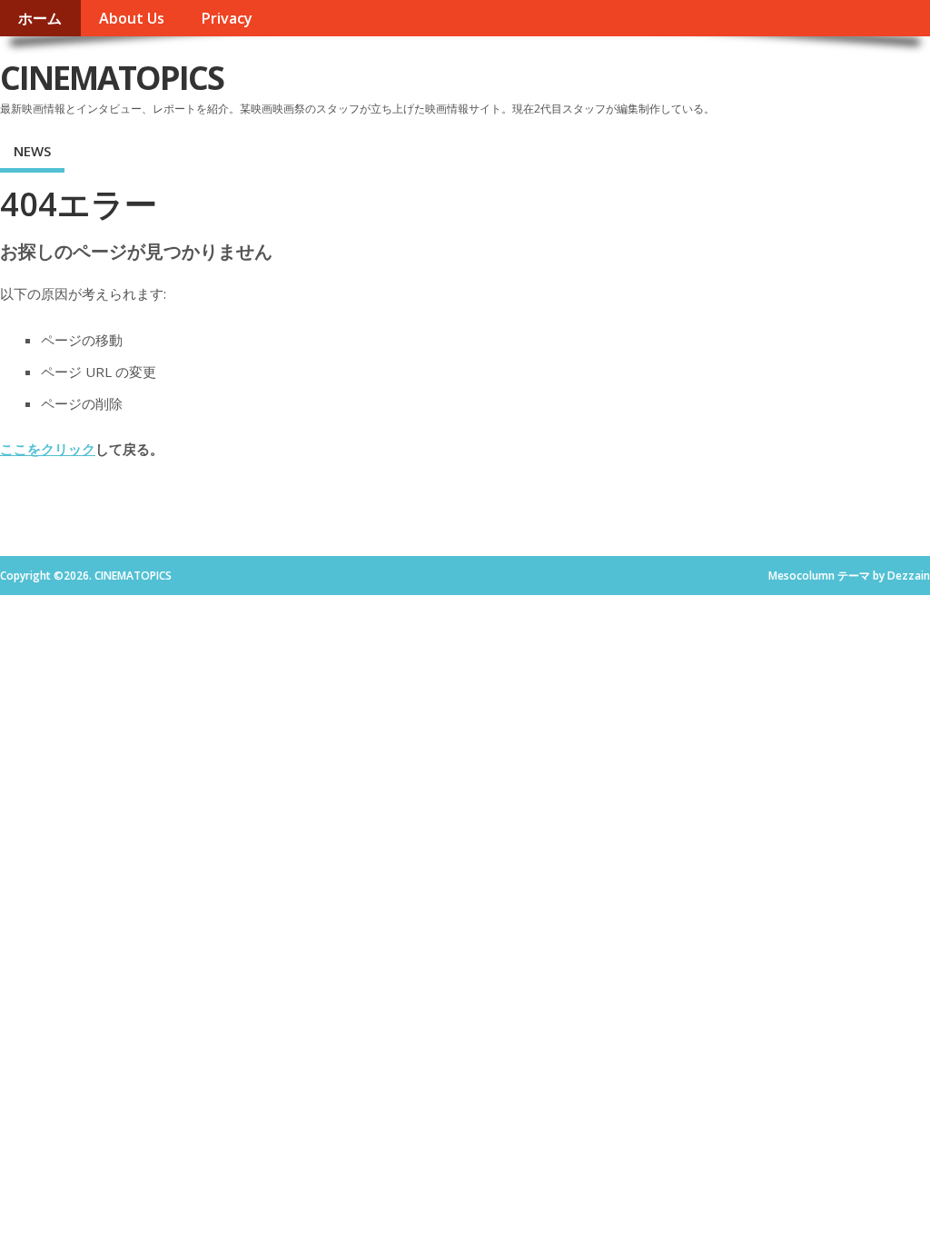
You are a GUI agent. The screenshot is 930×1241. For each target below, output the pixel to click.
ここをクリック (47, 449)
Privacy (226, 18)
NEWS (32, 151)
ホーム (40, 18)
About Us (131, 18)
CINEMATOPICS (111, 77)
